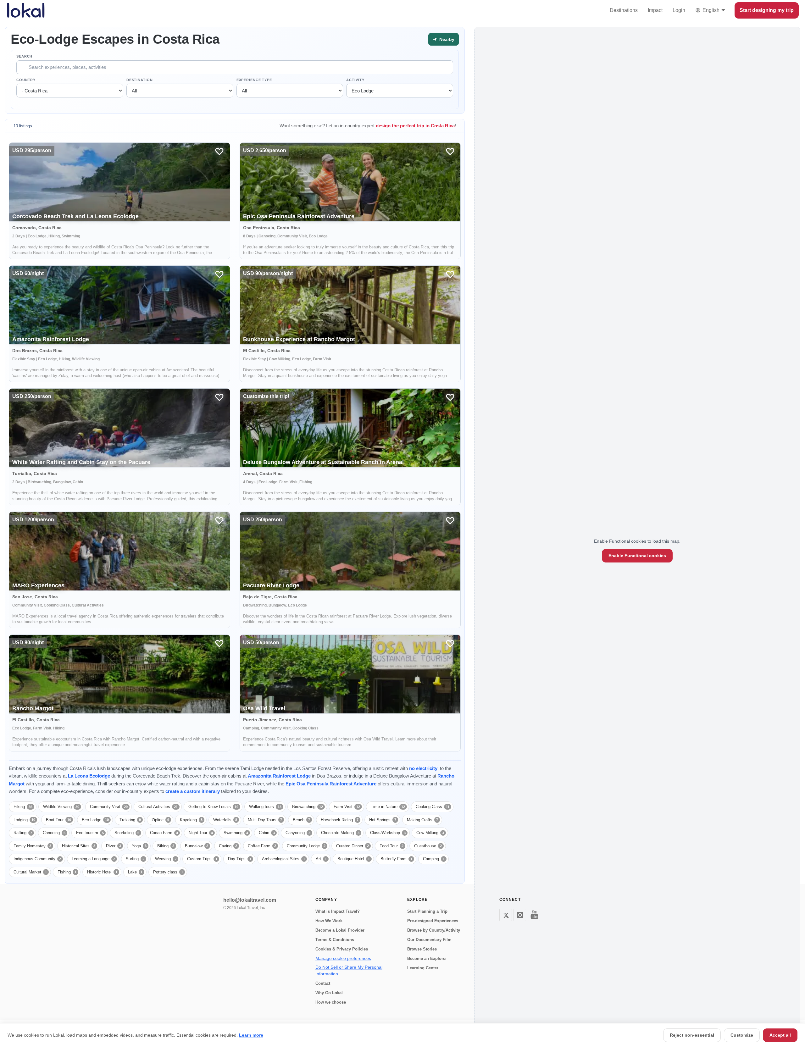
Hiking (23, 806)
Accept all (780, 1035)
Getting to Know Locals (213, 806)
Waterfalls (225, 819)
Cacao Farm (164, 832)
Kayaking (191, 819)
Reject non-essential (692, 1035)
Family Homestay (32, 846)
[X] (505, 915)
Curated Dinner (352, 846)
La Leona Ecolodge (89, 775)
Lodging (24, 819)
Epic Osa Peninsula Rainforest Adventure (331, 783)
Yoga (139, 846)
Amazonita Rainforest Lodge (279, 775)
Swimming (236, 832)
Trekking (130, 819)
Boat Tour (58, 819)
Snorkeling (126, 832)
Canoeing (54, 832)
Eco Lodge (95, 819)
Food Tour (391, 846)
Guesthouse (428, 846)
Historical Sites (78, 846)
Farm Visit (347, 806)
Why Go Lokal (329, 992)
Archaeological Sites (283, 858)
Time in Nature (388, 806)
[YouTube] (534, 915)
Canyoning (298, 832)
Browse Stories (422, 949)
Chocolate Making (340, 832)
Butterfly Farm (396, 858)
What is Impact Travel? (337, 911)
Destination (139, 80)
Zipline (160, 819)
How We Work (328, 920)
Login (679, 10)
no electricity (423, 768)
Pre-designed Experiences (432, 920)
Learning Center (422, 968)
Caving (228, 846)
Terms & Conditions (334, 939)
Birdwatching (307, 806)
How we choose (330, 1002)
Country (26, 80)
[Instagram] (520, 915)
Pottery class (168, 872)
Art (321, 858)
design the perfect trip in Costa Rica (415, 125)
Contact (322, 983)
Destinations (624, 10)
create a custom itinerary (192, 791)
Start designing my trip (767, 10)
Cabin (267, 832)
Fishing (67, 872)
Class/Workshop (388, 832)
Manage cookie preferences (343, 958)
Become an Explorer (427, 958)
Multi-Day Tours (265, 819)
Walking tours (265, 806)
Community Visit (109, 806)
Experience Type (254, 80)
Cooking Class (432, 806)
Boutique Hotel (353, 858)
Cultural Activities (158, 806)
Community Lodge (306, 846)
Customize (741, 1035)
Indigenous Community (37, 858)
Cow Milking (430, 832)
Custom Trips (202, 858)
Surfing (135, 858)
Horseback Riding (339, 819)
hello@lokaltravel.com (249, 900)
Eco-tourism (90, 832)
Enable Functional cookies (637, 555)
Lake (135, 872)
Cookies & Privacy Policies (341, 949)
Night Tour (201, 832)
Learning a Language (93, 858)
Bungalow (196, 846)
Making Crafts (422, 819)
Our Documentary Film (429, 939)
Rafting (23, 832)
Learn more (251, 1035)
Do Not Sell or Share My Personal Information (348, 970)
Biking (165, 846)
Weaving (165, 858)
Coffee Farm (262, 846)
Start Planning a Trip (427, 911)
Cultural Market (30, 872)
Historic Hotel (102, 872)
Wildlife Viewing (61, 806)
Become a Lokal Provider (339, 930)
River (113, 846)
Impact (655, 10)
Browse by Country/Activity (433, 930)
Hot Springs (382, 819)
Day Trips (239, 858)
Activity (355, 80)
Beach (301, 819)
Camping (434, 858)
